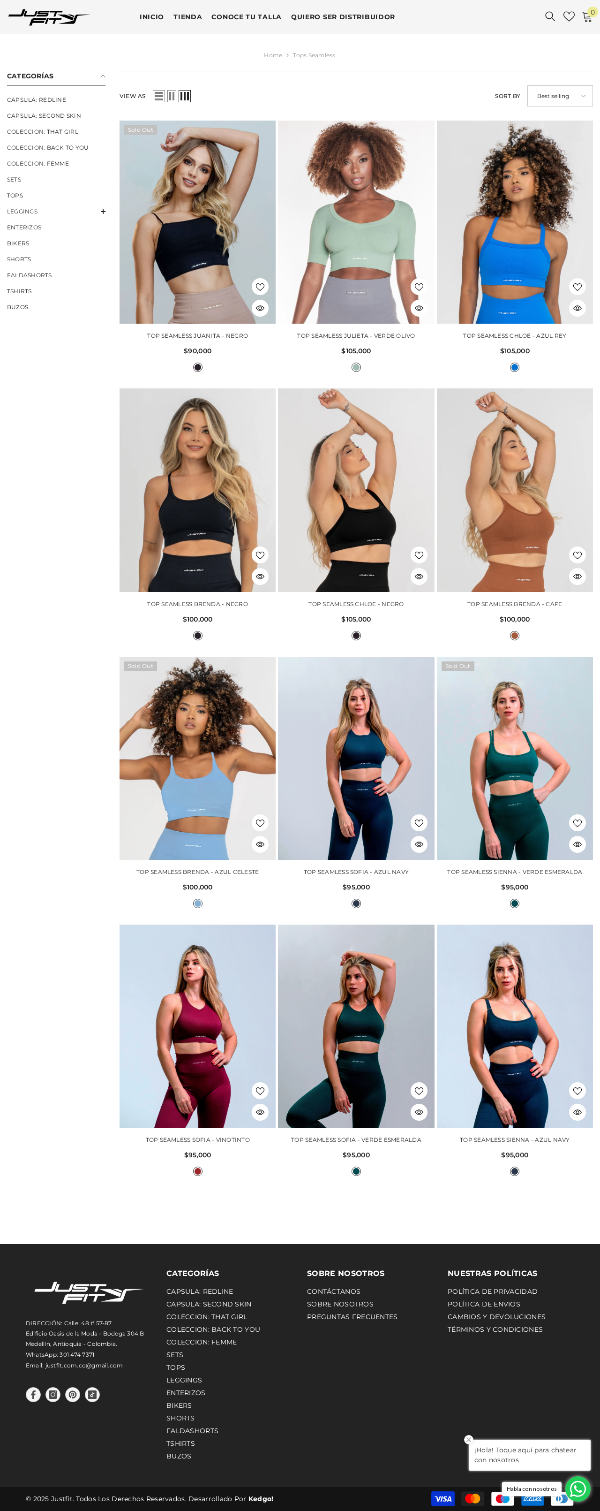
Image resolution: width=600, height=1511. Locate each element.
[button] (56, 212)
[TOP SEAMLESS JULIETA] (356, 222)
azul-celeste (197, 903)
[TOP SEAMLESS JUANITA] (198, 222)
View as (133, 95)
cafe (514, 635)
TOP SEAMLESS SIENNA (514, 871)
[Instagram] (52, 1394)
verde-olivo (356, 367)
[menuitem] (56, 100)
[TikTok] (92, 1394)
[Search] (550, 16)
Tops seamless (314, 55)
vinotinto (197, 1171)
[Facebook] (33, 1394)
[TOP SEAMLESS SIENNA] (515, 758)
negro (197, 367)
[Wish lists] (569, 16)
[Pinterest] (72, 1394)
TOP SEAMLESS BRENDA (197, 603)
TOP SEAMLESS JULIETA (356, 335)
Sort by (507, 95)
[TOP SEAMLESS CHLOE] (515, 222)
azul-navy (356, 903)
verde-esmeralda (514, 903)
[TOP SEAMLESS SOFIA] (356, 758)
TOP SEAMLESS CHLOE (514, 335)
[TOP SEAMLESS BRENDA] (198, 490)
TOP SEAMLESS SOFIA (356, 871)
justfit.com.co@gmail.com (84, 1365)
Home (273, 55)
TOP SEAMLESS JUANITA (197, 335)
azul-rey (514, 367)
